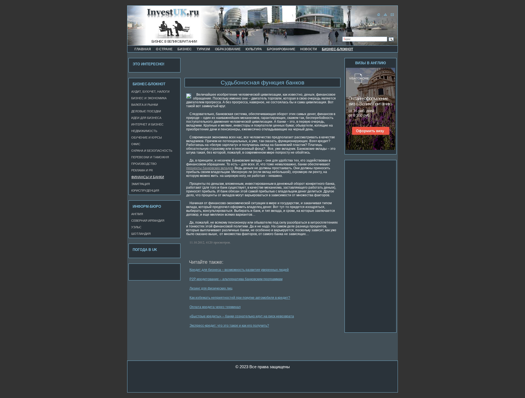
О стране (164, 49)
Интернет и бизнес (147, 124)
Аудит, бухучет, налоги (150, 91)
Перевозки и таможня (150, 157)
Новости (308, 49)
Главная (143, 49)
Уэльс (136, 227)
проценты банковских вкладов (209, 168)
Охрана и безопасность (151, 150)
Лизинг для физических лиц (210, 288)
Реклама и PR (142, 170)
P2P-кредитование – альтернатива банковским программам (235, 279)
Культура (254, 49)
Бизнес (184, 49)
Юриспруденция (145, 190)
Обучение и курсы (146, 137)
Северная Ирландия (147, 220)
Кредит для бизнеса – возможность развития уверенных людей (239, 270)
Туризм (203, 49)
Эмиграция (140, 184)
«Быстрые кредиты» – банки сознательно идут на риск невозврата (241, 316)
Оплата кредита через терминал (215, 307)
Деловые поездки (146, 111)
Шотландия (141, 233)
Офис (135, 144)
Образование (228, 49)
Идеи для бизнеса (146, 117)
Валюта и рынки (144, 104)
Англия (137, 214)
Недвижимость (144, 131)
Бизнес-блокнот (337, 49)
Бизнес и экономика (149, 98)
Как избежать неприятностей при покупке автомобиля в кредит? (239, 298)
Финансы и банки (147, 177)
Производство (144, 163)
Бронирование (281, 49)
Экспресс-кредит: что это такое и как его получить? (229, 325)
